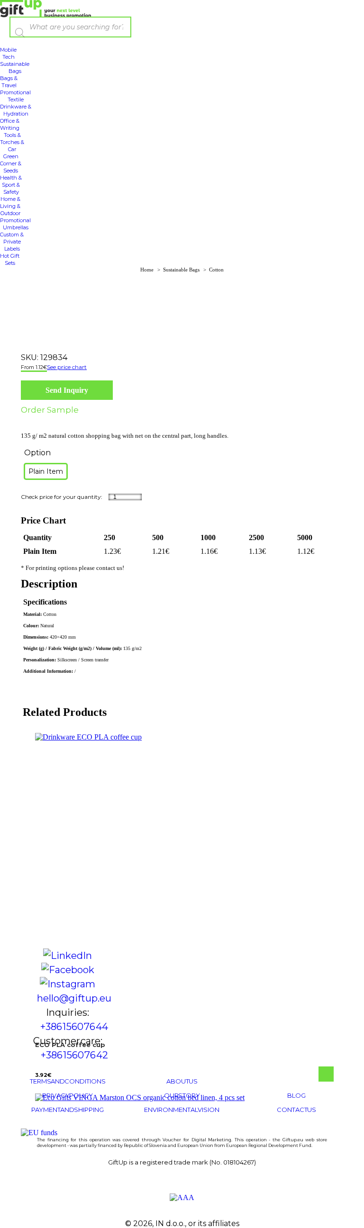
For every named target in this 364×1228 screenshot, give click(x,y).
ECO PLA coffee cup (70, 1044)
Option (37, 452)
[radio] (45, 471)
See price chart (67, 366)
